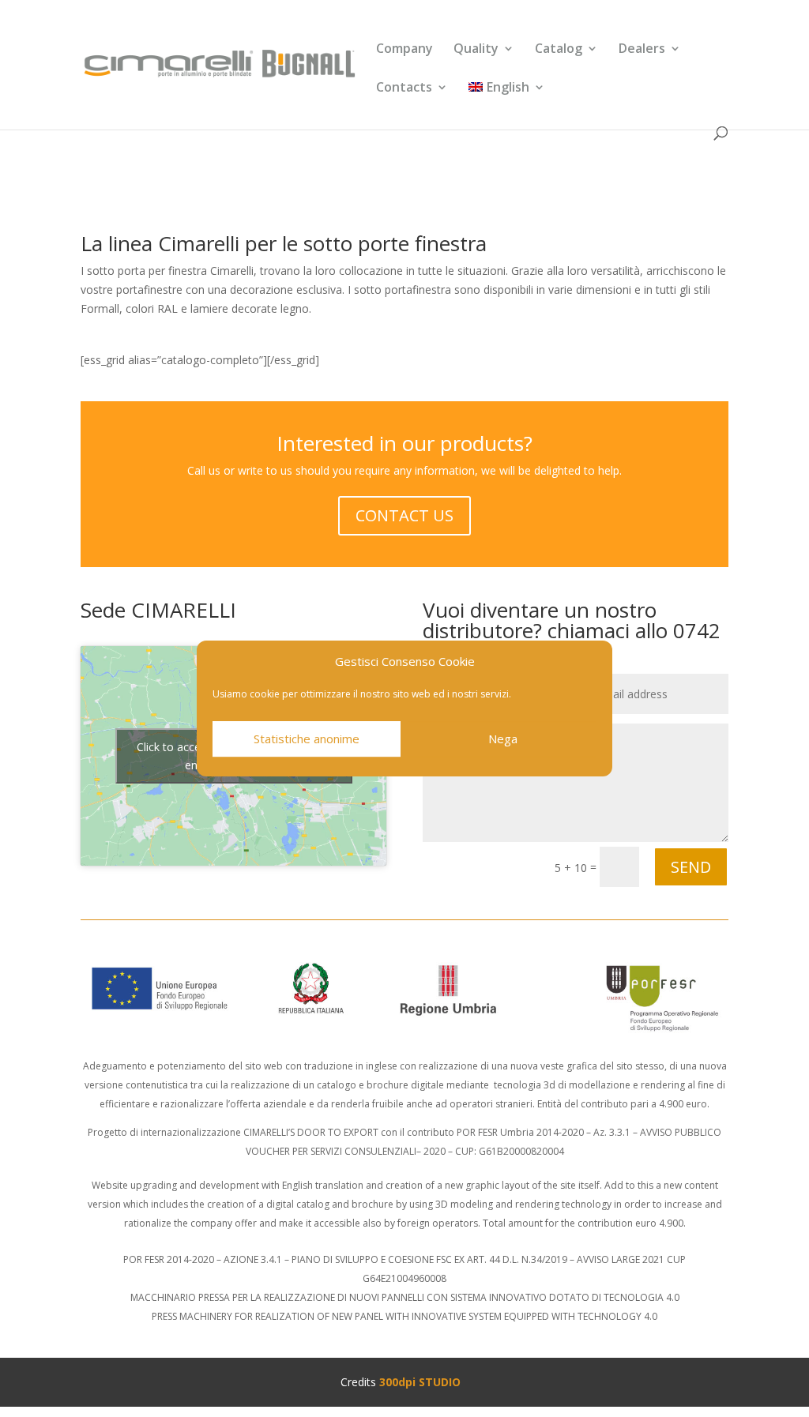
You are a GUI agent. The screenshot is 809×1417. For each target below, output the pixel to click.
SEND (691, 867)
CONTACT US (404, 515)
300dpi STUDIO (420, 1381)
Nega (502, 738)
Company (404, 49)
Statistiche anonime (306, 738)
